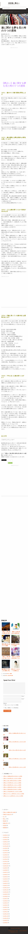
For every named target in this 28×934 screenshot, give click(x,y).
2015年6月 (5, 900)
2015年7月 (5, 898)
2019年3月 (5, 839)
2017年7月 (5, 852)
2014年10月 (5, 918)
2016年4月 (5, 878)
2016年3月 (5, 881)
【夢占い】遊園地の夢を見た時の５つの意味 (12, 776)
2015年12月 (5, 887)
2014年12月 (5, 913)
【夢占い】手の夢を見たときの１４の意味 (12, 782)
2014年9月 (5, 920)
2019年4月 (5, 837)
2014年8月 (5, 922)
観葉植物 (5, 827)
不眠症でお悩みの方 (7, 814)
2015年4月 (5, 905)
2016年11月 (5, 863)
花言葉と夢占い (14, 3)
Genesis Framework (23, 930)
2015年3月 (5, 907)
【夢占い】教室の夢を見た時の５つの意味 (12, 789)
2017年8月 (5, 850)
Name (23, 696)
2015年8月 (5, 896)
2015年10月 (5, 892)
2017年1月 (5, 861)
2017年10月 (5, 846)
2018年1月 (5, 841)
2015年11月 (5, 889)
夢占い (5, 11)
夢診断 (11, 673)
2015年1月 (5, 911)
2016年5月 (5, 876)
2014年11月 (5, 916)
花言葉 (2, 11)
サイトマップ (17, 11)
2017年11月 (5, 844)
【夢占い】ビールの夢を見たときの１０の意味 (13, 796)
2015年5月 (5, 902)
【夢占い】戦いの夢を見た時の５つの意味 (12, 780)
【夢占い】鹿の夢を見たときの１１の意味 (12, 785)
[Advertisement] (14, 62)
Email (23, 698)
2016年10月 (5, 865)
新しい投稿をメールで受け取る (11, 707)
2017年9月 (5, 848)
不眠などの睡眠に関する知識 (9, 812)
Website (5, 703)
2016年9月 (5, 868)
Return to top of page (15, 928)
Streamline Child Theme (13, 930)
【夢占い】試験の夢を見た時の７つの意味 (12, 787)
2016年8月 (5, 870)
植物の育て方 (6, 823)
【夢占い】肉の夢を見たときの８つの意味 (12, 778)
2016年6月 (5, 874)
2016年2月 (5, 883)
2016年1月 (5, 885)
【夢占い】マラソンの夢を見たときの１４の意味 (13, 793)
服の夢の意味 (11, 675)
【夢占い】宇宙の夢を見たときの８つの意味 (12, 791)
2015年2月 (5, 909)
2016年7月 (5, 872)
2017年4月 (5, 854)
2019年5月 (5, 835)
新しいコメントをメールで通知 (11, 705)
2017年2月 (5, 859)
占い (4, 816)
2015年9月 (5, 894)
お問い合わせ (10, 11)
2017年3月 (5, 857)
